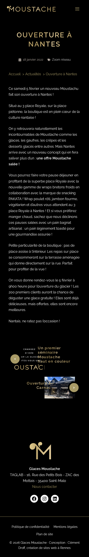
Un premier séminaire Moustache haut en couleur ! (54, 357)
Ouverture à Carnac (39, 385)
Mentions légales (66, 527)
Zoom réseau (61, 59)
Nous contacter (44, 487)
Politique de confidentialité (30, 527)
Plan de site (44, 534)
